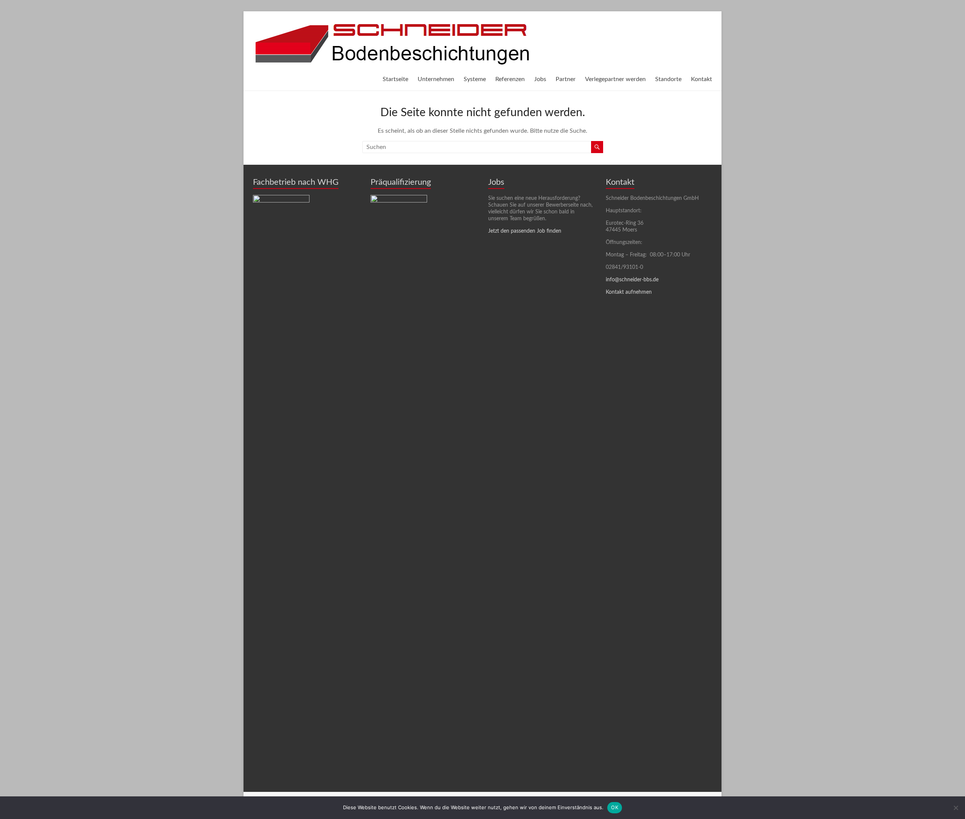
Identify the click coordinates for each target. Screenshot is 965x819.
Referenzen (510, 79)
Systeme (475, 79)
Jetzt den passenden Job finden (524, 231)
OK (614, 807)
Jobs (540, 79)
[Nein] (955, 807)
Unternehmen (436, 79)
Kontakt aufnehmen (629, 292)
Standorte (668, 79)
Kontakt (701, 79)
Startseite (395, 79)
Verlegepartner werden (615, 79)
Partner (566, 79)
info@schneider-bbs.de (632, 279)
